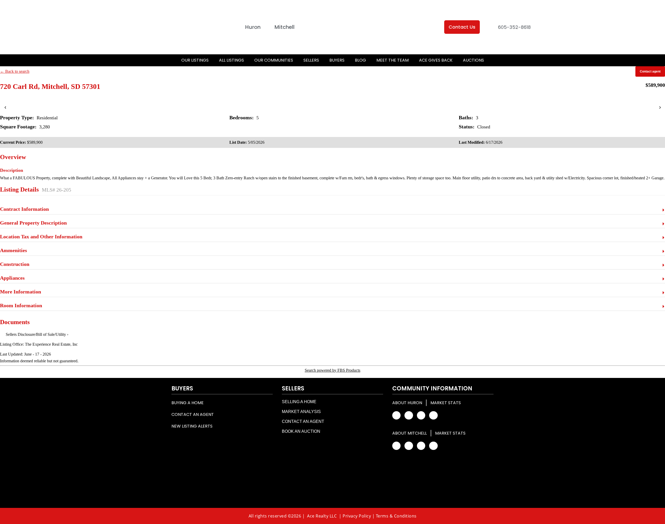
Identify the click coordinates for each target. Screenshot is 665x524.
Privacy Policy (357, 516)
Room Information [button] (21, 305)
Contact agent (650, 71)
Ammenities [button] (13, 250)
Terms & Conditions (396, 516)
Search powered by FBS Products (332, 370)
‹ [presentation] (5, 107)
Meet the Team (392, 60)
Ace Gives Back (436, 60)
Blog (360, 60)
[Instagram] (408, 415)
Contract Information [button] (24, 209)
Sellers (311, 60)
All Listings (231, 60)
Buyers (336, 60)
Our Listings (195, 60)
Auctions (473, 60)
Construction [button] (14, 264)
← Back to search (14, 71)
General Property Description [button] (33, 223)
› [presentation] (660, 107)
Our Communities (273, 60)
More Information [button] (20, 291)
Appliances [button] (12, 278)
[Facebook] (396, 415)
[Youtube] (433, 415)
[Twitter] (421, 415)
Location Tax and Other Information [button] (41, 236)
